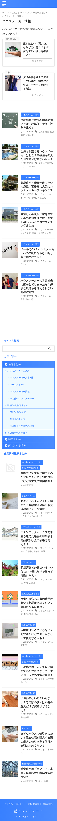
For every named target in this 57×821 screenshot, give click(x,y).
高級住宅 (42, 197)
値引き (39, 516)
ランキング (26, 197)
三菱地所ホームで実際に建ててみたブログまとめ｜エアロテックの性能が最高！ (37, 671)
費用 (31, 614)
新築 (33, 582)
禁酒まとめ (14, 439)
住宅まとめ (14, 364)
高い (37, 614)
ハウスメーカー (45, 194)
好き (28, 299)
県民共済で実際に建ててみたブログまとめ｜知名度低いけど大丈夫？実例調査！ (37, 477)
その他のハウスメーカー (22, 398)
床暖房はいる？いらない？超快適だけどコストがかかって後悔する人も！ (37, 634)
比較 (28, 135)
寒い (40, 780)
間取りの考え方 (17, 419)
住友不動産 (43, 131)
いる (50, 579)
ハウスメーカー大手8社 (21, 377)
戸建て (27, 582)
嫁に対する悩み (17, 445)
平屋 (43, 551)
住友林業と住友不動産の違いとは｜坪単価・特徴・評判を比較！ (37, 123)
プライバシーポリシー (13, 804)
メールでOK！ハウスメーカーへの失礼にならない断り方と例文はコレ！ (37, 253)
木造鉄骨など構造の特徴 (22, 426)
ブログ (41, 679)
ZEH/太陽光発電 (18, 412)
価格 (30, 551)
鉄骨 (46, 780)
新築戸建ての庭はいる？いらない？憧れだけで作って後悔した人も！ (37, 571)
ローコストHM (17, 384)
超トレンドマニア (28, 811)
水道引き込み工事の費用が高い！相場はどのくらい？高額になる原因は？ (37, 602)
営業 (23, 299)
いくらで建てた (45, 513)
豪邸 (34, 197)
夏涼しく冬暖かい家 (41, 233)
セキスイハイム (28, 516)
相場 (26, 614)
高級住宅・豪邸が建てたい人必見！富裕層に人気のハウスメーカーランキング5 (37, 186)
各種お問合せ (33, 804)
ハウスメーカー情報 (20, 391)
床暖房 (24, 645)
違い (33, 135)
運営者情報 (48, 804)
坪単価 (36, 551)
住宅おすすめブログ (17, 433)
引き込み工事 (44, 610)
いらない (42, 579)
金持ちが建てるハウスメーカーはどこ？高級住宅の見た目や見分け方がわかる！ (37, 155)
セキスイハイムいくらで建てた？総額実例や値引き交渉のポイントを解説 (37, 505)
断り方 (24, 264)
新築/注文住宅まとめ (17, 405)
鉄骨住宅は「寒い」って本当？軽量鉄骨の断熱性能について (37, 772)
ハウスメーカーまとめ (18, 370)
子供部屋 (25, 717)
